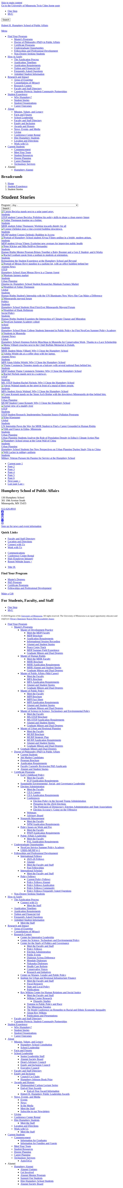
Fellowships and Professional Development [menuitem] (36, 50)
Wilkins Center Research (39, 998)
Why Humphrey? (23, 1027)
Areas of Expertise (23, 928)
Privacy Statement (18, 619)
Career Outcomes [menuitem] (23, 106)
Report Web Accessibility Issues (40, 619)
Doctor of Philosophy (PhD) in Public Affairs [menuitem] (37, 42)
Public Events (34, 954)
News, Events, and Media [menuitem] (27, 129)
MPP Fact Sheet (35, 699)
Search (6, 20)
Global (4, 289)
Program (5, 205)
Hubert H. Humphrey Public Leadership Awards (45, 1094)
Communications (16, 552)
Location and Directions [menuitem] (26, 140)
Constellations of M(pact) (27, 931)
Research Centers (23, 934)
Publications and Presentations (42, 1015)
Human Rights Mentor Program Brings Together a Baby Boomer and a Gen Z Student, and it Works (52, 252)
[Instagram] (61, 523)
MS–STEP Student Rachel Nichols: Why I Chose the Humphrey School (37, 382)
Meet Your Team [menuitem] (22, 152)
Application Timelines (25, 908)
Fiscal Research (35, 983)
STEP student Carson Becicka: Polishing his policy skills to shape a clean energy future (45, 217)
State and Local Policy (38, 986)
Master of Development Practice (36, 629)
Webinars (31, 812)
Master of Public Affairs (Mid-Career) (39, 673)
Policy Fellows (28, 876)
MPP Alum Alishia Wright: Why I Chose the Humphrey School (33, 362)
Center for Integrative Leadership (37, 937)
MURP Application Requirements (44, 740)
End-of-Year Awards (30, 1088)
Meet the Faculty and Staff (40, 864)
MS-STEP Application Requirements (45, 719)
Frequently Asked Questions (28, 917)
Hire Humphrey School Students (36, 1181)
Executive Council (29, 1067)
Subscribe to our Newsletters (34, 1111)
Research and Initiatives (39, 972)
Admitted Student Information (29, 920)
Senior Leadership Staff (32, 1056)
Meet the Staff (34, 905)
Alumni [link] (11, 167)
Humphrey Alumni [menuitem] (23, 169)
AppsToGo (26, 1160)
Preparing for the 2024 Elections (49, 804)
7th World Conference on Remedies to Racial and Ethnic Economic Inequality (66, 1009)
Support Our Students (31, 1178)
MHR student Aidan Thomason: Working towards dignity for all (33, 226)
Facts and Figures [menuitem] (23, 114)
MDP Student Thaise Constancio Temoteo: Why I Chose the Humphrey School (41, 371)
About (11, 1038)
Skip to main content (11, 2)
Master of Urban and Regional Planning (40, 728)
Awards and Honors (24, 1082)
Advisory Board (35, 815)
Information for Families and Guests (38, 1143)
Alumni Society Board (31, 1059)
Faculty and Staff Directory (21, 538)
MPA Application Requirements (43, 682)
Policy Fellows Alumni (38, 882)
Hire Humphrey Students (26, 1120)
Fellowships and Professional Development (29, 588)
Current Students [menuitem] (16, 146)
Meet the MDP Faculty (38, 632)
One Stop (12, 11)
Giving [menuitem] (17, 132)
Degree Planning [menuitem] (22, 158)
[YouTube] (61, 517)
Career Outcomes (23, 1036)
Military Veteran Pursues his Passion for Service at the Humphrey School (38, 458)
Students (5, 214)
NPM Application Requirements (43, 824)
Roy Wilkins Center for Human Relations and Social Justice (50, 992)
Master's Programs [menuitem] (23, 39)
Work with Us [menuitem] (21, 143)
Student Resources (23, 1149)
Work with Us (15, 547)
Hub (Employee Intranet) (20, 558)
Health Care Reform (37, 966)
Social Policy (8, 313)
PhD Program (15, 582)
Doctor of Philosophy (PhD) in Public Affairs (37, 751)
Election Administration (32, 786)
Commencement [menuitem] (22, 149)
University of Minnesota (31, 616)
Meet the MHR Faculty (38, 658)
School (4, 324)
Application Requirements (40, 638)
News (23, 1102)
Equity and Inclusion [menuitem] (24, 123)
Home (11, 183)
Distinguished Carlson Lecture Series (39, 1085)
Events (23, 1099)
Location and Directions (20, 541)
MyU (10, 14)
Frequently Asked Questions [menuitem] (28, 71)
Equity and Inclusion (24, 1073)
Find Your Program (17, 624)
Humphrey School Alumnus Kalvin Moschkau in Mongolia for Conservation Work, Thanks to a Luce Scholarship (59, 342)
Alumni (31, 862)
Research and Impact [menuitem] (18, 77)
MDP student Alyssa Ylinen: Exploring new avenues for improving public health (42, 243)
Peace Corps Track (36, 647)
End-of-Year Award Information (43, 1091)
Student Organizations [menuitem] (25, 103)
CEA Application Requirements (43, 795)
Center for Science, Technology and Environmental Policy (49, 940)
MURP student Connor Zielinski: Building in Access (27, 234)
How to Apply (15, 896)
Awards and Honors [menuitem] (24, 126)
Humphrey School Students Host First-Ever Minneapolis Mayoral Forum (38, 307)
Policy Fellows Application (40, 885)
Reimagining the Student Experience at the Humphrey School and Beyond (39, 260)
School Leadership (29, 1047)
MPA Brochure (34, 679)
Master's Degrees (16, 579)
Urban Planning (9, 281)
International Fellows (31, 856)
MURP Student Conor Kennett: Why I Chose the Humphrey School (35, 403)
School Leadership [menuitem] (23, 117)
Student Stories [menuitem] (21, 100)
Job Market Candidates (32, 757)
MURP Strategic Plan (38, 737)
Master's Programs (23, 627)
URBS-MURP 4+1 (30, 850)
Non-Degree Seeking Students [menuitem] (29, 53)
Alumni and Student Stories (41, 644)
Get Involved (27, 1172)
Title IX (12, 567)
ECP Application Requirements (42, 780)
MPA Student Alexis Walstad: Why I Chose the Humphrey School (34, 391)
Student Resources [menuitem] (23, 155)
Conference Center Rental (21, 555)
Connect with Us (16, 544)
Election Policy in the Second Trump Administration (59, 801)
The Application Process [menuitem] (26, 59)
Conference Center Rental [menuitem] (27, 135)
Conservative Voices (37, 969)
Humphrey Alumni (23, 1166)
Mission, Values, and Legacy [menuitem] (28, 111)
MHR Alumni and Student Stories (44, 667)
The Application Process (26, 899)
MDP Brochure (34, 635)
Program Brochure (29, 760)
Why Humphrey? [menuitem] (23, 97)
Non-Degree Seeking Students (29, 893)
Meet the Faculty (35, 676)
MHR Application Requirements (43, 664)
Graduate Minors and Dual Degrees (45, 653)
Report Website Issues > (20, 561)
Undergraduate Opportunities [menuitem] (29, 48)
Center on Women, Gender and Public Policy (43, 975)
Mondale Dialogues (37, 960)
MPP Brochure (34, 696)
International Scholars (31, 870)
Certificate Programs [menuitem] (24, 45)
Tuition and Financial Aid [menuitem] (27, 68)
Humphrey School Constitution (36, 1044)
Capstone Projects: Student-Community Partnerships (40, 1021)
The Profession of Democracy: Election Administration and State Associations (72, 806)
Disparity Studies (42, 1001)
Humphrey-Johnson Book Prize (36, 1079)
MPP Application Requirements (43, 702)
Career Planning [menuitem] (22, 161)
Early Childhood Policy (32, 775)
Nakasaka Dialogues (37, 963)
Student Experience (17, 186)
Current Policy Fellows (38, 879)
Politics (5, 301)
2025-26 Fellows (35, 859)
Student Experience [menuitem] (17, 94)
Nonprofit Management (32, 818)
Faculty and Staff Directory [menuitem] (28, 88)
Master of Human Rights (32, 656)
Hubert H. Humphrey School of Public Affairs (24, 25)
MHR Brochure (35, 661)
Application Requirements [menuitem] (27, 65)
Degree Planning (22, 1152)
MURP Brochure (35, 734)
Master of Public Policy (32, 690)
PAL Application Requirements (42, 841)
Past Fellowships (35, 867)
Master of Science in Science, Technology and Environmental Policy (55, 711)
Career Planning (22, 1155)
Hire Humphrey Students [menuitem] (26, 137)
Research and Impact (18, 925)
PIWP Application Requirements (43, 833)
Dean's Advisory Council (33, 1062)
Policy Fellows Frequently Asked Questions (49, 891)
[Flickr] (61, 520)
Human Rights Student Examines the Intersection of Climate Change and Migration (43, 318)
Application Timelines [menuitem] (25, 62)
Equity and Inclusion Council (35, 1065)
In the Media (26, 1105)
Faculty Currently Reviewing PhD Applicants (43, 766)
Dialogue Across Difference (41, 957)
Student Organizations (25, 1033)
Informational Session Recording (43, 641)
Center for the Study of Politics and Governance (44, 943)
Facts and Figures (23, 1050)
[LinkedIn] (61, 514)
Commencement (22, 1137)
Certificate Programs (18, 585)
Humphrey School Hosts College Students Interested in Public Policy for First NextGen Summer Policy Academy (58, 330)
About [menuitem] (11, 108)
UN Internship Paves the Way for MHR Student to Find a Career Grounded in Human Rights (48, 426)
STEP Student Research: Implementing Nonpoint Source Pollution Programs (40, 414)
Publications (33, 989)
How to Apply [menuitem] (15, 56)
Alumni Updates (28, 1169)
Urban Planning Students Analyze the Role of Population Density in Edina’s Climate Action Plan (50, 437)
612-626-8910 (8, 508)
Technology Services (24, 1157)
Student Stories (21, 1030)
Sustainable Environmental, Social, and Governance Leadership (52, 783)
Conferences (33, 798)
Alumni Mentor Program (32, 1175)
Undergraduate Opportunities (29, 844)
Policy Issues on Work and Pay (36, 827)
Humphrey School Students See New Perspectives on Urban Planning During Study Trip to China (51, 449)
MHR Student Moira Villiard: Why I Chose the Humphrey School (34, 350)
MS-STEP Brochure (37, 717)
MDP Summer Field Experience (43, 650)
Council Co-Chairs (30, 1076)
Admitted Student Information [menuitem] (29, 74)
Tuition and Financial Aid (27, 914)
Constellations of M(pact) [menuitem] (27, 82)
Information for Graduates (33, 1140)
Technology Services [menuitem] (24, 164)
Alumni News (8, 266)
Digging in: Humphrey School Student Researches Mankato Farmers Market (40, 284)
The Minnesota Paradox (39, 1007)
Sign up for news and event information (21, 526)
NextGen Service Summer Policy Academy (42, 847)
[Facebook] (61, 511)
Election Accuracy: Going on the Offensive (55, 809)
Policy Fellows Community (41, 888)
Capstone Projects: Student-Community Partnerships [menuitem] (40, 91)
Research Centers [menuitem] (23, 85)
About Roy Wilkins (37, 1012)
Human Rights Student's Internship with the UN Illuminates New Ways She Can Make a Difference (51, 295)
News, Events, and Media (27, 1096)
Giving (17, 1114)
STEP (4, 269)
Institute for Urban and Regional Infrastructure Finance (48, 978)
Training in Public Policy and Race (44, 1004)
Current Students (28, 754)
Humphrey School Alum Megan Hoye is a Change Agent (30, 272)
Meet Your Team (22, 1146)
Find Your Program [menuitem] (17, 36)
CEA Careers (33, 792)
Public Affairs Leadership (33, 835)
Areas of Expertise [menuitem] (23, 79)
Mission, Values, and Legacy (28, 1041)
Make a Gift (7, 593)
